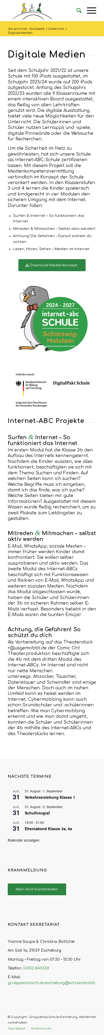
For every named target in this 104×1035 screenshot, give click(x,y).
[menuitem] (76, 10)
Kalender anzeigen (23, 840)
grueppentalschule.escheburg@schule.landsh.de (54, 983)
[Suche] (76, 10)
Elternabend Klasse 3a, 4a (48, 828)
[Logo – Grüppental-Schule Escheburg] (43, 10)
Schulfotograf (37, 813)
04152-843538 (36, 968)
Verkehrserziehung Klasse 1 (50, 797)
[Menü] (89, 10)
